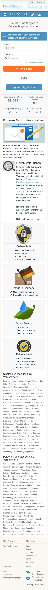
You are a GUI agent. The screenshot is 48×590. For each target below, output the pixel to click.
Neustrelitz (16, 390)
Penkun (26, 414)
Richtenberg (35, 414)
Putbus (15, 399)
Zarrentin (32, 399)
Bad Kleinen (19, 387)
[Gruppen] (19, 14)
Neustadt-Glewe (22, 424)
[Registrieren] (39, 14)
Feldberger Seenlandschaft (20, 488)
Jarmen (15, 439)
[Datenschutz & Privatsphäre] (28, 578)
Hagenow (7, 402)
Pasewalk (7, 399)
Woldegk (31, 448)
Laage (15, 436)
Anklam (6, 411)
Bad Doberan (17, 402)
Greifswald (7, 417)
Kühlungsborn (8, 424)
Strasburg (28, 442)
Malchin (34, 408)
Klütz (19, 433)
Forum (28, 546)
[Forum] (25, 14)
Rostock (40, 405)
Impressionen (31, 555)
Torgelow (7, 445)
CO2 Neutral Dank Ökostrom (38, 572)
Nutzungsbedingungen (12, 577)
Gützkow (6, 390)
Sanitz (27, 427)
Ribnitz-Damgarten (32, 463)
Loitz (36, 387)
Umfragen (30, 562)
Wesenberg (8, 387)
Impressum (7, 574)
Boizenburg (7, 421)
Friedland (7, 436)
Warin (32, 393)
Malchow (23, 399)
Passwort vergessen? (35, 62)
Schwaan (22, 436)
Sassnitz (31, 384)
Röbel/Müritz (33, 439)
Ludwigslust (16, 414)
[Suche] (12, 14)
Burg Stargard (17, 512)
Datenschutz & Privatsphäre (38, 578)
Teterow (31, 436)
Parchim (36, 433)
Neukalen (12, 381)
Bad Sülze (21, 430)
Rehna (20, 381)
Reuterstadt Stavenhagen (23, 417)
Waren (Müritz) (20, 421)
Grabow (14, 411)
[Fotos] (32, 14)
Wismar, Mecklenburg (21, 445)
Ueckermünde (9, 427)
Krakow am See (17, 408)
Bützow (17, 396)
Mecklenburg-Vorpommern (24, 451)
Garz (5, 381)
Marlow (39, 402)
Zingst (36, 442)
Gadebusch (26, 390)
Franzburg (35, 424)
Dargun (28, 381)
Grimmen (35, 445)
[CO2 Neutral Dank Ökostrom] (28, 572)
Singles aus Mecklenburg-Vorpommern (28, 181)
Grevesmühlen (9, 430)
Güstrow (35, 427)
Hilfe (27, 367)
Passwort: (8, 53)
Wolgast (32, 405)
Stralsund (20, 427)
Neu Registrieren (26, 87)
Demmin (6, 448)
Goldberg (12, 384)
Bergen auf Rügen (26, 411)
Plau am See (37, 381)
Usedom (22, 439)
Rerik (38, 436)
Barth (17, 393)
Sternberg (16, 448)
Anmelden (26, 68)
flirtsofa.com (39, 584)
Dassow (40, 396)
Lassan (6, 408)
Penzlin (32, 396)
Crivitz (27, 408)
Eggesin (24, 396)
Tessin (30, 421)
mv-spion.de (13, 6)
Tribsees (6, 439)
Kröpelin (13, 442)
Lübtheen (29, 387)
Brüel (21, 442)
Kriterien (20, 209)
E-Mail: (7, 44)
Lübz (5, 384)
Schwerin (24, 393)
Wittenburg (27, 433)
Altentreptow (30, 402)
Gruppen (29, 552)
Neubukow (7, 405)
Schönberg (7, 451)
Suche (25, 166)
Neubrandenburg (20, 405)
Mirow (23, 448)
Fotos (28, 549)
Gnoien (39, 448)
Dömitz (6, 442)
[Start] (5, 14)
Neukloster (22, 384)
